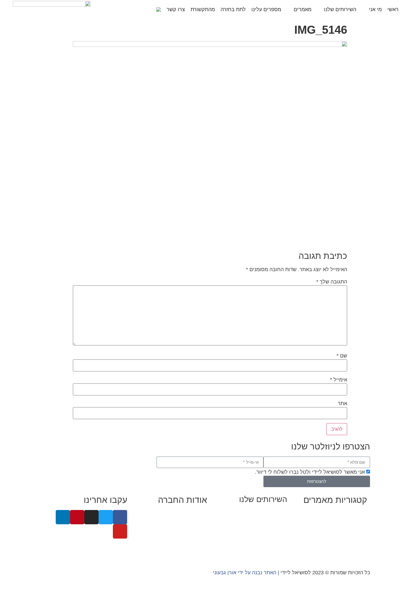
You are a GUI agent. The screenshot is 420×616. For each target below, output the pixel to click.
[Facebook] (120, 517)
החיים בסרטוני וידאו (345, 552)
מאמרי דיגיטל (352, 529)
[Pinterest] (77, 517)
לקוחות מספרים (189, 529)
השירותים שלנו (340, 9)
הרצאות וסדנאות (269, 544)
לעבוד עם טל (193, 521)
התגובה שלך (331, 281)
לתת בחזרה (233, 9)
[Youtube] (120, 531)
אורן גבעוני (224, 572)
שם (342, 355)
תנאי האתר (195, 544)
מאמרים (302, 9)
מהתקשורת (203, 9)
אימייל (338, 379)
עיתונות (172, 537)
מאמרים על (354, 521)
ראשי (393, 9)
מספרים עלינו (266, 9)
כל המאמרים (353, 514)
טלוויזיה (151, 537)
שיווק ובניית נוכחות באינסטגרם (253, 513)
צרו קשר (176, 9)
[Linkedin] (63, 517)
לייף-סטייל (355, 544)
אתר (342, 403)
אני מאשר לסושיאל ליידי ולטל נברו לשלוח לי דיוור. (310, 472)
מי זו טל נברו (193, 514)
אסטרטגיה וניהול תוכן (263, 520)
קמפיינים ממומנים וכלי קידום (255, 528)
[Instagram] (91, 517)
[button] (148, 9)
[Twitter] (106, 517)
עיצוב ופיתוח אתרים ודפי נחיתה (253, 536)
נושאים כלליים (351, 537)
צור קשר (198, 552)
